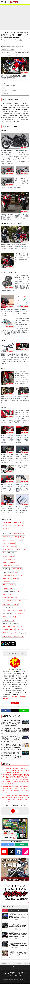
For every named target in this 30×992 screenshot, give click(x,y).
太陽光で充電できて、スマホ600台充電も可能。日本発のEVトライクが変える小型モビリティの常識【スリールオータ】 (18, 935)
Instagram (5, 698)
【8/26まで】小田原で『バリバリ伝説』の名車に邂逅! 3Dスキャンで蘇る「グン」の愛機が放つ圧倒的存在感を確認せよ (11, 731)
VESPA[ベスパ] (7, 636)
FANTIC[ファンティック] (9, 562)
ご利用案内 (20, 972)
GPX (15, 572)
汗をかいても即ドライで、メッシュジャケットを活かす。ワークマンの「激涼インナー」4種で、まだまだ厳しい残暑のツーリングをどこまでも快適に (11, 746)
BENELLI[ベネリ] (7, 537)
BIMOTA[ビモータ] (19, 537)
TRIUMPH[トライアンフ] (9, 633)
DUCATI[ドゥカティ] (8, 556)
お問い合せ (18, 975)
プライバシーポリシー (20, 974)
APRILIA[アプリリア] (18, 533)
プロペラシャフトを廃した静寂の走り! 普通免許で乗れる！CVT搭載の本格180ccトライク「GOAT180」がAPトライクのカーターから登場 (10, 723)
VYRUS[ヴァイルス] (18, 636)
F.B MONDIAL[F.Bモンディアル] (11, 565)
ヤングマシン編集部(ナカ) (15, 929)
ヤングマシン (21, 46)
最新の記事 (6, 93)
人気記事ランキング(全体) (9, 90)
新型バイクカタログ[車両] (8, 49)
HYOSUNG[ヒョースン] (9, 581)
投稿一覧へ (14, 703)
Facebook (22, 696)
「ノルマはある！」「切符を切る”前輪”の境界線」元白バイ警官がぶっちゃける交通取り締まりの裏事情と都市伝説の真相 (15, 781)
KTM (18, 591)
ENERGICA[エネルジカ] (9, 559)
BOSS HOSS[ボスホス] (9, 543)
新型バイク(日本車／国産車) (10, 46)
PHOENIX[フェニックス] (9, 617)
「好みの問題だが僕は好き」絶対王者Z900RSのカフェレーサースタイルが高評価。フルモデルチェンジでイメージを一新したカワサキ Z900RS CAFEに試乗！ (18, 944)
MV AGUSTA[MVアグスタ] (19, 610)
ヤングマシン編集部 (17, 40)
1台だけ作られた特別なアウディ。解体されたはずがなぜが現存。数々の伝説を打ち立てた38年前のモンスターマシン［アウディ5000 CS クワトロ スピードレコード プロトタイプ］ (18, 925)
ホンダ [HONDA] (12, 55)
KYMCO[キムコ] (7, 594)
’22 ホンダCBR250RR (8, 88)
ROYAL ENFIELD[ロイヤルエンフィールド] (14, 626)
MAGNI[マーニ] (22, 601)
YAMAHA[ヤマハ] (18, 522)
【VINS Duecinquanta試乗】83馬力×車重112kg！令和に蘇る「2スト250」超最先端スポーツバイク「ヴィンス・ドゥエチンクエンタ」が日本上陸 (11, 755)
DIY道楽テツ (11, 957)
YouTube (14, 696)
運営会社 (11, 975)
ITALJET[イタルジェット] (9, 588)
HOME (4, 963)
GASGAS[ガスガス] (17, 569)
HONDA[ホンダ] (7, 522)
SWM (18, 630)
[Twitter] (15, 710)
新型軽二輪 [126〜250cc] (22, 52)
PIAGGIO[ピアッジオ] (8, 620)
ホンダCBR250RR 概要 (9, 85)
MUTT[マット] (6, 610)
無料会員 (22, 844)
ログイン (8, 844)
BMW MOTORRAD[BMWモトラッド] (12, 540)
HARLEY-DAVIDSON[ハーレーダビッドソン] (14, 575)
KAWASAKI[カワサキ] (19, 525)
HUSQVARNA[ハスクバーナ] (10, 578)
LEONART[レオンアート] (9, 601)
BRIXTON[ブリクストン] (9, 546)
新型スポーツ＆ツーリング (8, 52)
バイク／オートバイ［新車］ (15, 963)
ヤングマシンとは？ (11, 972)
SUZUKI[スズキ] (7, 525)
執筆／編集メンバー (9, 974)
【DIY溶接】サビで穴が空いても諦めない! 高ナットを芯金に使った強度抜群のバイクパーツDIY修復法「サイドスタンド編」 (18, 954)
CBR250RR (4, 55)
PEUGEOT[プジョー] (20, 614)
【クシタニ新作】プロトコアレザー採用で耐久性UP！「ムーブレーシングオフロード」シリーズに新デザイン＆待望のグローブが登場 (15, 770)
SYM (23, 630)
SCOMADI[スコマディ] (9, 630)
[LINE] (24, 710)
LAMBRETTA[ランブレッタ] (10, 598)
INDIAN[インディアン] (9, 585)
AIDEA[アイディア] (8, 529)
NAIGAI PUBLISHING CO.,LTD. (16, 979)
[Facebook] (6, 710)
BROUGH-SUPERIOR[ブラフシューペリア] (14, 549)
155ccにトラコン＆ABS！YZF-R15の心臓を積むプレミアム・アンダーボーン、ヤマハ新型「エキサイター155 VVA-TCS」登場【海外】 (11, 738)
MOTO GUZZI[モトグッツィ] (10, 604)
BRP (4, 553)
